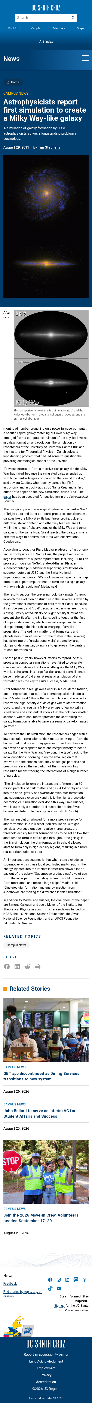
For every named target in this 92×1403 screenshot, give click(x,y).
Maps (80, 28)
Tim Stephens (49, 147)
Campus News (16, 945)
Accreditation (46, 1382)
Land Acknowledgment (46, 1361)
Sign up (59, 1306)
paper (7, 497)
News (11, 59)
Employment (46, 1368)
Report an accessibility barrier (46, 1354)
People (35, 28)
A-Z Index (46, 41)
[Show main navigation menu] (85, 58)
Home (15, 82)
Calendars (58, 28)
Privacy (46, 1375)
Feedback (10, 1283)
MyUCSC (13, 28)
